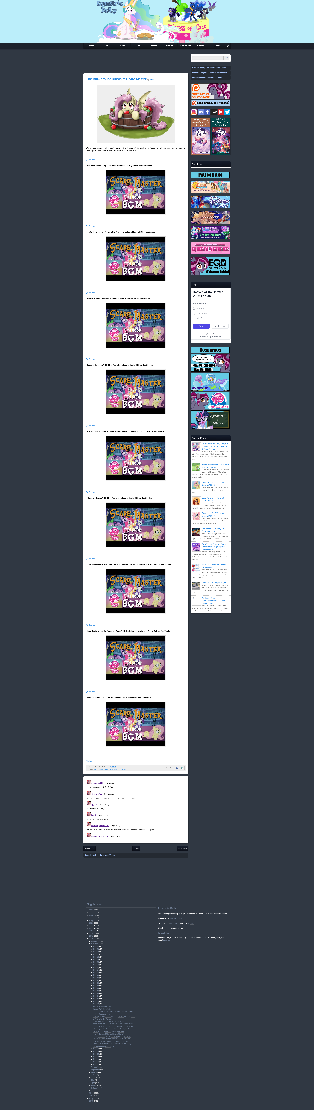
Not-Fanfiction (123, 769)
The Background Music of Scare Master (116, 78)
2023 (91, 917)
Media (154, 45)
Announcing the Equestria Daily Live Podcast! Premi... (114, 1024)
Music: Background (110, 769)
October (94, 1067)
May (93, 1080)
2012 (91, 1098)
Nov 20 (96, 972)
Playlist (89, 761)
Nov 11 (96, 996)
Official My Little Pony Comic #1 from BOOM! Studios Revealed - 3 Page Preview (215, 446)
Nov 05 (96, 1054)
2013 (91, 1095)
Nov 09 (96, 1001)
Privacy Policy (163, 933)
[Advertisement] (211, 632)
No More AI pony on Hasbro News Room (214, 565)
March (93, 1085)
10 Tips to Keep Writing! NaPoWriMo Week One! (112, 1038)
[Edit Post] (118, 767)
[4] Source (90, 359)
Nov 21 (96, 970)
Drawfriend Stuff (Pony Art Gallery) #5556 (213, 529)
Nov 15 (96, 985)
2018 (91, 930)
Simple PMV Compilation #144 (104, 1009)
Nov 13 (96, 990)
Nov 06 (96, 1051)
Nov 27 (96, 954)
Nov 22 (96, 967)
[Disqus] (135, 809)
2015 (91, 938)
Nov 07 (96, 1048)
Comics (169, 45)
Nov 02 (96, 1061)
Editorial (201, 45)
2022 (91, 920)
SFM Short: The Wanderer (103, 1019)
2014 (91, 1093)
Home (91, 45)
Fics (138, 45)
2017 (91, 933)
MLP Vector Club (176, 918)
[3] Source (90, 292)
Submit (217, 45)
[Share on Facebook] (177, 768)
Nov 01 (96, 1064)
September (95, 1069)
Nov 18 (96, 977)
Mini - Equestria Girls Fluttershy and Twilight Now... (112, 1029)
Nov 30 (96, 946)
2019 (91, 928)
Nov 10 (96, 998)
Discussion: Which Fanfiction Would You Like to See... (114, 1016)
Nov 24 (96, 962)
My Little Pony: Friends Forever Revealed (209, 72)
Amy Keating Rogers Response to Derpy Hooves (215, 465)
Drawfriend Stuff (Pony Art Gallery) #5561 (213, 499)
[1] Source (90, 159)
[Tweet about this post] (182, 768)
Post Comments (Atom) (105, 855)
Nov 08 (96, 1004)
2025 (91, 912)
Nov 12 (96, 993)
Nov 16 (96, 983)
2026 (91, 910)
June (93, 1077)
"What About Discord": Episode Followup (108, 1031)
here (186, 928)
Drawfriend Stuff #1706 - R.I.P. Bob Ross (108, 1021)
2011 (91, 1101)
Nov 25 (96, 959)
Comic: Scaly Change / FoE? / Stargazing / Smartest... (114, 1026)
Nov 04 (96, 1056)
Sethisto (173, 923)
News (122, 45)
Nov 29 (96, 949)
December (95, 941)
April (93, 1082)
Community (185, 45)
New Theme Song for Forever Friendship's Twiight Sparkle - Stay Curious (214, 546)
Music (101, 769)
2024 (91, 915)
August (94, 1072)
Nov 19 (96, 975)
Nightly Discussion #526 (102, 1014)
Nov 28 (96, 951)
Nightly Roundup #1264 (102, 1006)
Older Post (182, 848)
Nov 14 (96, 988)
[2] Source (90, 226)
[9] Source (90, 691)
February (94, 1088)
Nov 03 (96, 1059)
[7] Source (90, 558)
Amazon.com (168, 940)
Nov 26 (96, 957)
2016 (91, 936)
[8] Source (90, 625)
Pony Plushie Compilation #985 (215, 582)
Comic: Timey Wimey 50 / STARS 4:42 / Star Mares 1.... (114, 1011)
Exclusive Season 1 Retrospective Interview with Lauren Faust (214, 601)
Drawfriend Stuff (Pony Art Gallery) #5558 (213, 483)
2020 (91, 925)
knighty (191, 923)
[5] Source (90, 425)
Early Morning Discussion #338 (105, 1046)
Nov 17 (96, 980)
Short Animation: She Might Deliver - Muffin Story (112, 1043)
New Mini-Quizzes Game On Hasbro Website (110, 1041)
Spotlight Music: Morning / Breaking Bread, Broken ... (113, 1036)
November (95, 943)
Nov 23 (96, 964)
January (94, 1090)
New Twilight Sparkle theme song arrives (209, 67)
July (92, 1074)
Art (106, 45)
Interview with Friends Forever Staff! (207, 77)
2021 (91, 923)
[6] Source (90, 492)
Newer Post (89, 848)
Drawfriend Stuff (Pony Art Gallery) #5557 (213, 514)
